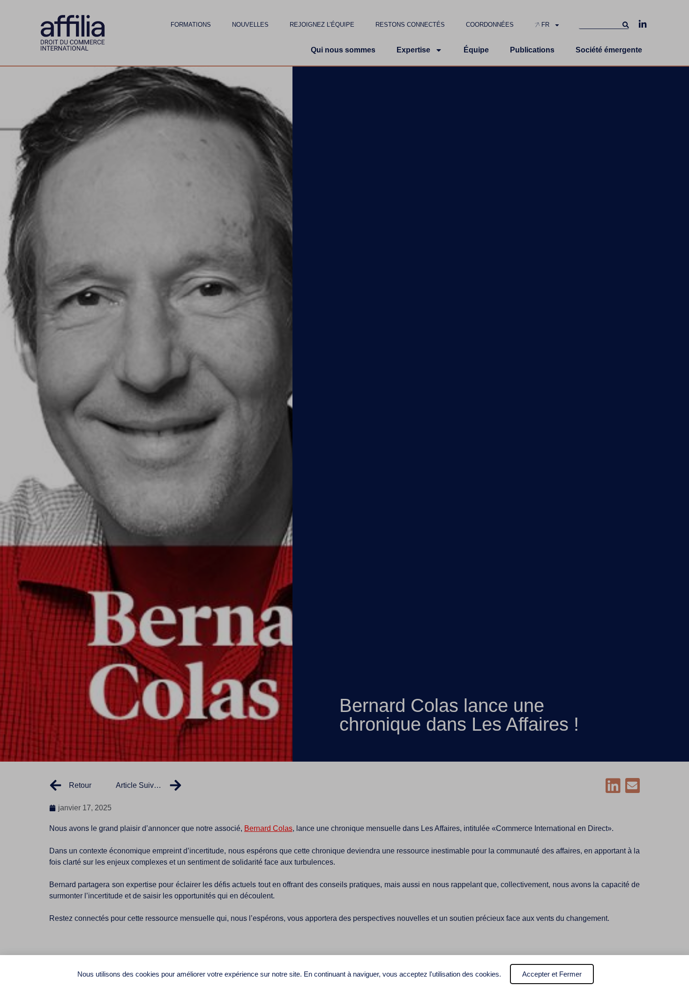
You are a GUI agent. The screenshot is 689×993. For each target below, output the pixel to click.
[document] (344, 496)
